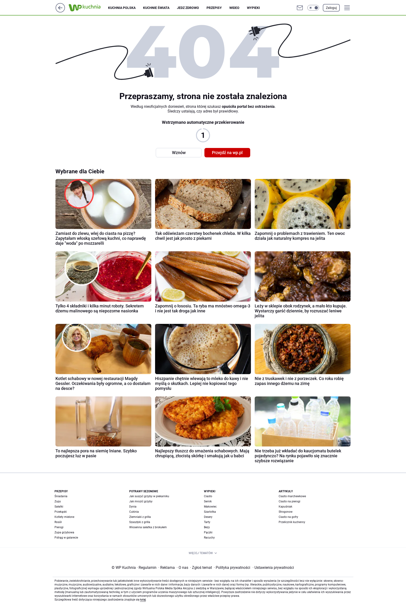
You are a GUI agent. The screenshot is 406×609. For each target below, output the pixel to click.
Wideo (234, 8)
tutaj (143, 599)
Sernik (208, 501)
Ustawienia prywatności (273, 567)
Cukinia (134, 511)
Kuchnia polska (122, 8)
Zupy (58, 501)
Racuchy (209, 537)
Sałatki (59, 506)
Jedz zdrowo (188, 8)
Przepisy (214, 8)
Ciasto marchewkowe (292, 496)
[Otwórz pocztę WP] (300, 8)
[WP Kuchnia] (88, 8)
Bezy (207, 527)
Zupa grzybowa (64, 532)
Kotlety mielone (64, 517)
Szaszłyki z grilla (139, 522)
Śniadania (61, 496)
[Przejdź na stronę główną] (60, 11)
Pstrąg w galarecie (66, 537)
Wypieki (253, 8)
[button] (313, 8)
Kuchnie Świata (156, 8)
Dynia (133, 506)
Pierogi (59, 527)
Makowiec (210, 506)
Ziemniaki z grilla (140, 517)
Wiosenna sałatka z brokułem (148, 527)
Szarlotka (210, 511)
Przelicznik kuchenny (292, 522)
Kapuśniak (285, 506)
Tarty (207, 522)
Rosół (58, 522)
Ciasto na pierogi (289, 501)
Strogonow (286, 511)
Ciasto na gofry (288, 517)
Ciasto (208, 496)
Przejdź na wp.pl (227, 152)
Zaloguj (331, 8)
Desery (208, 517)
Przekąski (61, 511)
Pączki (208, 532)
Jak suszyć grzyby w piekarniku (149, 496)
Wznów (179, 152)
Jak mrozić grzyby (140, 501)
